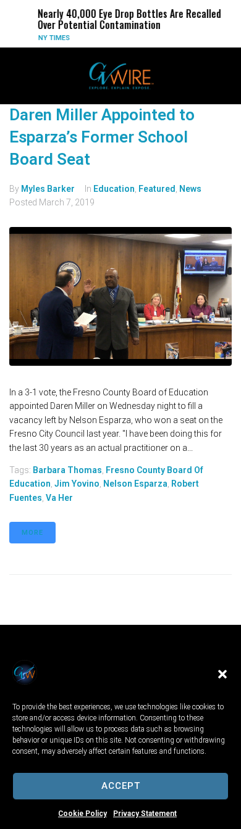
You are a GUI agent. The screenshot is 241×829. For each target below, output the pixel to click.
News (190, 189)
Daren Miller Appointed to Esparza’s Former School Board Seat (102, 137)
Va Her (59, 498)
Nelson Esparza (135, 484)
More (32, 533)
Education (114, 189)
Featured (156, 189)
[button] (222, 674)
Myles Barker (48, 189)
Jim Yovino (76, 484)
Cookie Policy (82, 813)
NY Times (50, 38)
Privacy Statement (145, 813)
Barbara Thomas (67, 470)
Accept (120, 785)
